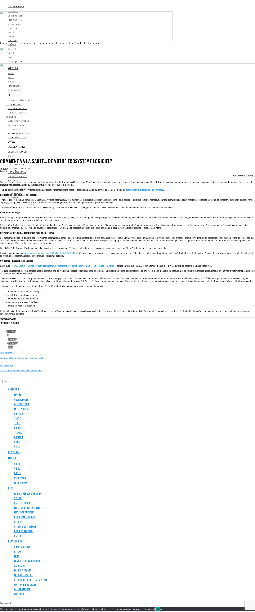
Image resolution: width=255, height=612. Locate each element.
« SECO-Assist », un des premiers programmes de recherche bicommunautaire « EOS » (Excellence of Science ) (63, 266)
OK (158, 608)
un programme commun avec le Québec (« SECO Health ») (50, 253)
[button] (32, 204)
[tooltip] (11, 331)
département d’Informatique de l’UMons (144, 190)
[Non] (161, 609)
